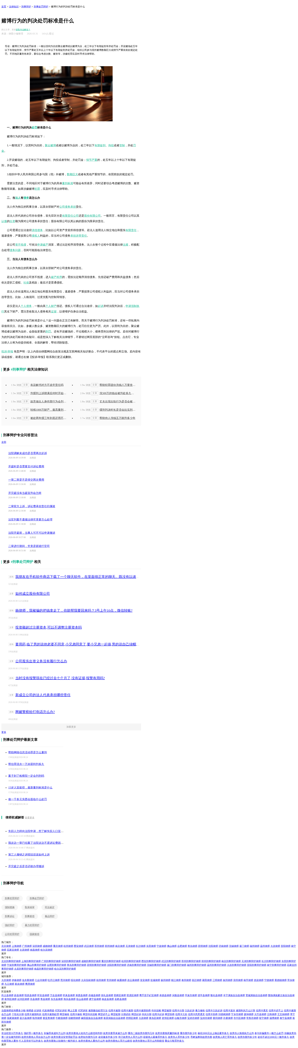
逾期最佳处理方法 (98, 1010)
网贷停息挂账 (90, 1014)
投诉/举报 (7, 351)
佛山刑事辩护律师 (36, 965)
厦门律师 (244, 946)
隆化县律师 (216, 995)
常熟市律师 (252, 1018)
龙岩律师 (259, 980)
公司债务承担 (67, 206)
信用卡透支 (262, 1010)
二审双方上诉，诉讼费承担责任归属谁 (31, 506)
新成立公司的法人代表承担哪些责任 (43, 695)
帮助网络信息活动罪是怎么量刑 (27, 752)
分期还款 (126, 1014)
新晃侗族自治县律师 (114, 1018)
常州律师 (111, 980)
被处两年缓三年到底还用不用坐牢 (45, 418)
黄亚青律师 (49, 1018)
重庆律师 (58, 946)
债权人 (36, 235)
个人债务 (26, 306)
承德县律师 (165, 995)
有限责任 (131, 230)
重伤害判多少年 (188, 1033)
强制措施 (9, 907)
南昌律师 (35, 950)
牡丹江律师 (54, 980)
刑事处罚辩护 (41, 6)
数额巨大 (72, 174)
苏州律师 (99, 946)
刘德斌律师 (224, 1014)
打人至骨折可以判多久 (31, 1041)
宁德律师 (269, 980)
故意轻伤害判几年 (88, 1037)
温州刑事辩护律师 (216, 965)
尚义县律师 (7, 995)
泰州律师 (186, 980)
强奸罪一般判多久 (33, 1033)
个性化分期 (18, 1014)
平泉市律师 (191, 995)
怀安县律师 (43, 995)
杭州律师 (68, 946)
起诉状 (37, 1010)
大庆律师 (6, 980)
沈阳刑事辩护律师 (116, 965)
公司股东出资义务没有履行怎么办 (41, 661)
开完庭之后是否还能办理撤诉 (26, 866)
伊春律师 (16, 980)
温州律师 (265, 946)
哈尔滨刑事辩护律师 (65, 969)
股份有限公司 (92, 215)
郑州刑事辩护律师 (211, 961)
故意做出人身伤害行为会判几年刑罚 (45, 401)
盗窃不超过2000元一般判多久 (273, 1037)
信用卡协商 (212, 1014)
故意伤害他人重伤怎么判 (91, 1041)
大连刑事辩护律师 (236, 965)
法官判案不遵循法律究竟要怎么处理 (30, 519)
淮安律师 (145, 980)
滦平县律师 (204, 995)
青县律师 (45, 999)
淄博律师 (274, 1018)
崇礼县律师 (107, 995)
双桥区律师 (120, 995)
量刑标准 (67, 183)
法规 (125, 244)
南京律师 (120, 946)
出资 (12, 221)
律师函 (29, 1010)
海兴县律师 (69, 999)
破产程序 (56, 277)
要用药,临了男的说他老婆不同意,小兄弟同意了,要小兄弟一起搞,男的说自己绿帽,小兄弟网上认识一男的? (94, 644)
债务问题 (15, 250)
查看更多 (29, 817)
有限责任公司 (70, 215)
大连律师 (275, 946)
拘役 (111, 145)
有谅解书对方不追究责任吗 (43, 384)
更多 (3, 732)
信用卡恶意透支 (196, 1014)
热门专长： (7, 957)
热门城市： (7, 942)
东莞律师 (151, 946)
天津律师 (130, 946)
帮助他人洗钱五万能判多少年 (113, 418)
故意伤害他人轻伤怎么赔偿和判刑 (84, 1033)
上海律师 (16, 946)
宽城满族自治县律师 (256, 995)
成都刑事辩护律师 (91, 961)
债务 (26, 197)
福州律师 (254, 946)
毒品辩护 (49, 916)
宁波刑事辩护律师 (16, 965)
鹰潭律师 (30, 984)
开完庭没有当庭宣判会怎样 (24, 493)
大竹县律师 (260, 1014)
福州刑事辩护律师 (196, 965)
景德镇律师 (281, 980)
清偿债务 (37, 230)
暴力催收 (200, 1010)
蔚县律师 (19, 995)
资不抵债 (20, 244)
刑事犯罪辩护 (12, 898)
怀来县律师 (69, 995)
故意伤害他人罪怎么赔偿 (119, 1041)
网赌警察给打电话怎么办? (35, 712)
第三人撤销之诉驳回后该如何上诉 (29, 854)
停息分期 (146, 1014)
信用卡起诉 (158, 1014)
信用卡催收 (76, 1014)
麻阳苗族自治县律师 (92, 1018)
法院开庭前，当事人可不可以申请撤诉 (31, 532)
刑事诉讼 (9, 916)
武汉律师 (89, 946)
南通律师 (122, 980)
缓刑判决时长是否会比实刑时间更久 (114, 409)
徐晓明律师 (74, 1018)
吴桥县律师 (121, 999)
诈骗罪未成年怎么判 (55, 1033)
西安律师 (78, 946)
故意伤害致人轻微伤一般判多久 (61, 1041)
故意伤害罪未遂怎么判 (115, 1033)
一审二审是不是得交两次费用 (26, 479)
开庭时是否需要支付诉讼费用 (26, 466)
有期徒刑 (100, 145)
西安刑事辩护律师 (151, 961)
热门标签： (7, 1006)
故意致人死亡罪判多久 (225, 1037)
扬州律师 (165, 980)
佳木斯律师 (28, 980)
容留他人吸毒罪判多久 (155, 1037)
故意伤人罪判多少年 (179, 1037)
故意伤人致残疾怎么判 (242, 1033)
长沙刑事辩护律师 (271, 961)
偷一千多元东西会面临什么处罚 (27, 799)
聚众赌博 (50, 145)
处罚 (34, 127)
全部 (3, 442)
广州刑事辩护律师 (51, 961)
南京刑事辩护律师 (231, 961)
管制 (122, 145)
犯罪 (37, 188)
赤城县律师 (94, 995)
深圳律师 (37, 946)
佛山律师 (172, 946)
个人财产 (51, 306)
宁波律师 (161, 946)
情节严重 (91, 159)
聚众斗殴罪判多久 (174, 1041)
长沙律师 (141, 946)
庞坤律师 (249, 1014)
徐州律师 (101, 980)
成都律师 (47, 946)
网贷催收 (64, 1014)
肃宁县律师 (95, 999)
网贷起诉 (136, 1014)
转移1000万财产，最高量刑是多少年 (45, 409)
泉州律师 (227, 980)
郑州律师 (110, 946)
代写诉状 (83, 1010)
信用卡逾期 (114, 1010)
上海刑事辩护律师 (31, 961)
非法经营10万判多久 (12, 1033)
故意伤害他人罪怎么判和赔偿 (148, 1041)
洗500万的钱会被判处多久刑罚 (114, 393)
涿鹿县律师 (82, 995)
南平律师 (248, 980)
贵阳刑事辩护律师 (256, 965)
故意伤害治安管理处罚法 (64, 1037)
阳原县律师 (30, 995)
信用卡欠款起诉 (214, 1010)
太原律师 (24, 950)
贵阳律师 (285, 946)
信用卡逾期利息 (32, 1014)
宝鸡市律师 (193, 1018)
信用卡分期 (178, 1010)
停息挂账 (156, 1010)
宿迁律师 (196, 980)
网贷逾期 (166, 1010)
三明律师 (217, 980)
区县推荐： (7, 991)
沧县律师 (35, 999)
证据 (54, 311)
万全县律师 (56, 995)
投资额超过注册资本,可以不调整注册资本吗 (48, 627)
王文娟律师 (283, 1014)
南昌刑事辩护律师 (43, 969)
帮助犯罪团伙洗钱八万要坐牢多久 (114, 384)
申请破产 (42, 244)
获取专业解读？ (23, 29)
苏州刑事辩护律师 (191, 961)
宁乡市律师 (237, 1014)
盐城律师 (155, 980)
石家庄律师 (13, 950)
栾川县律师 (26, 1018)
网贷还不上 (104, 1014)
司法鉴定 (49, 907)
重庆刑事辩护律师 (111, 961)
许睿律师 (228, 1018)
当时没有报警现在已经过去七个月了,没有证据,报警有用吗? (60, 678)
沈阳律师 (213, 946)
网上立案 (72, 1010)
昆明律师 (203, 946)
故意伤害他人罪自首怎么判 (35, 1037)
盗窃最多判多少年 (108, 1037)
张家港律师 (13, 1018)
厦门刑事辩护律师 (176, 965)
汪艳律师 (272, 1014)
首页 (3, 6)
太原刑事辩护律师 (23, 969)
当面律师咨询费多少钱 (13, 1010)
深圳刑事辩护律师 (71, 961)
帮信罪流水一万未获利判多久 (26, 764)
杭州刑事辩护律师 (131, 961)
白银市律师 (181, 1018)
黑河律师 (65, 980)
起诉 (100, 306)
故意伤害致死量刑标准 (167, 1033)
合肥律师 (182, 946)
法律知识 (14, 6)
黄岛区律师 (155, 1018)
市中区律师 (240, 1018)
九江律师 (9, 984)
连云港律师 (133, 980)
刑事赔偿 (29, 916)
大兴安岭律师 (88, 980)
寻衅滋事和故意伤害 (201, 1037)
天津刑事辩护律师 (251, 961)
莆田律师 (207, 980)
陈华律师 (37, 1018)
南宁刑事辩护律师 (276, 965)
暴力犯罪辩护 (32, 925)
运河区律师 (23, 999)
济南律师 (223, 946)
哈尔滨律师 (46, 950)
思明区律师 (132, 1018)
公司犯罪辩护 (12, 934)
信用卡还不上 (276, 1010)
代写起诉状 (61, 1010)
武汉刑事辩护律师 (171, 961)
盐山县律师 (82, 999)
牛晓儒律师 (62, 1018)
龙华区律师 (168, 1018)
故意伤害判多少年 (247, 1037)
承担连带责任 (78, 235)
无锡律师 (234, 946)
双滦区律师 (133, 995)
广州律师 (27, 946)
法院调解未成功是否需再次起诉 (27, 453)
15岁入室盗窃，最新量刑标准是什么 (30, 787)
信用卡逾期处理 (50, 1014)
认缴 (4, 221)
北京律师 (6, 946)
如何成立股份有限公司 (32, 593)
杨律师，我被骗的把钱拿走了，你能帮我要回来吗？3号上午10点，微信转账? (73, 610)
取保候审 (29, 907)
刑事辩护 (26, 6)
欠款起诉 (190, 1010)
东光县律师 (57, 999)
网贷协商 (170, 1014)
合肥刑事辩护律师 (56, 965)
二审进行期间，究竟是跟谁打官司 (29, 546)
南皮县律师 (108, 999)
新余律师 (19, 984)
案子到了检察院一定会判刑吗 (26, 775)
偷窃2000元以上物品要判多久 (213, 1033)
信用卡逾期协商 (142, 1010)
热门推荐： (7, 1029)
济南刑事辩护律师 (136, 965)
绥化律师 (75, 980)
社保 (26, 282)
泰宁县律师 (286, 1018)
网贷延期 (115, 1014)
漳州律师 (238, 980)
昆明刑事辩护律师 (96, 965)
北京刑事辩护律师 (11, 961)
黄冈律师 (217, 1018)
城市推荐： (7, 976)
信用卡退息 (229, 1010)
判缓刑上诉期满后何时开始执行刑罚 (45, 393)
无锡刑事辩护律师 (156, 965)
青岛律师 (192, 946)
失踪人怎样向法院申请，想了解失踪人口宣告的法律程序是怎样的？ (49, 831)
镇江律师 (176, 980)
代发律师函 (48, 1010)
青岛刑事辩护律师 (76, 965)
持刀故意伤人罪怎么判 (130, 1037)
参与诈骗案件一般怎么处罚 (269, 1033)
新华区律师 (10, 999)
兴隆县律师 (178, 995)
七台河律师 (41, 980)
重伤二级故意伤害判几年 (141, 1033)
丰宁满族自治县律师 (234, 995)
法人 (18, 197)
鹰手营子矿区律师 (149, 995)
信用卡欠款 (181, 1014)
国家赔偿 (34, 934)
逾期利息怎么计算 (245, 1010)
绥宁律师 (264, 1018)
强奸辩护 (9, 925)
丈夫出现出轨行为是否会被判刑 (114, 401)
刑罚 (48, 331)
